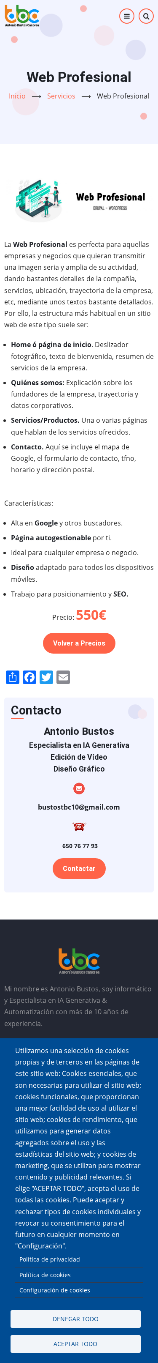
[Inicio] (22, 16)
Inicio (17, 96)
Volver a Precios (79, 643)
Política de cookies (45, 1275)
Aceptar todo (75, 1344)
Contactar (79, 869)
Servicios (61, 96)
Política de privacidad (49, 1259)
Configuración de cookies (54, 1290)
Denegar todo (76, 1319)
